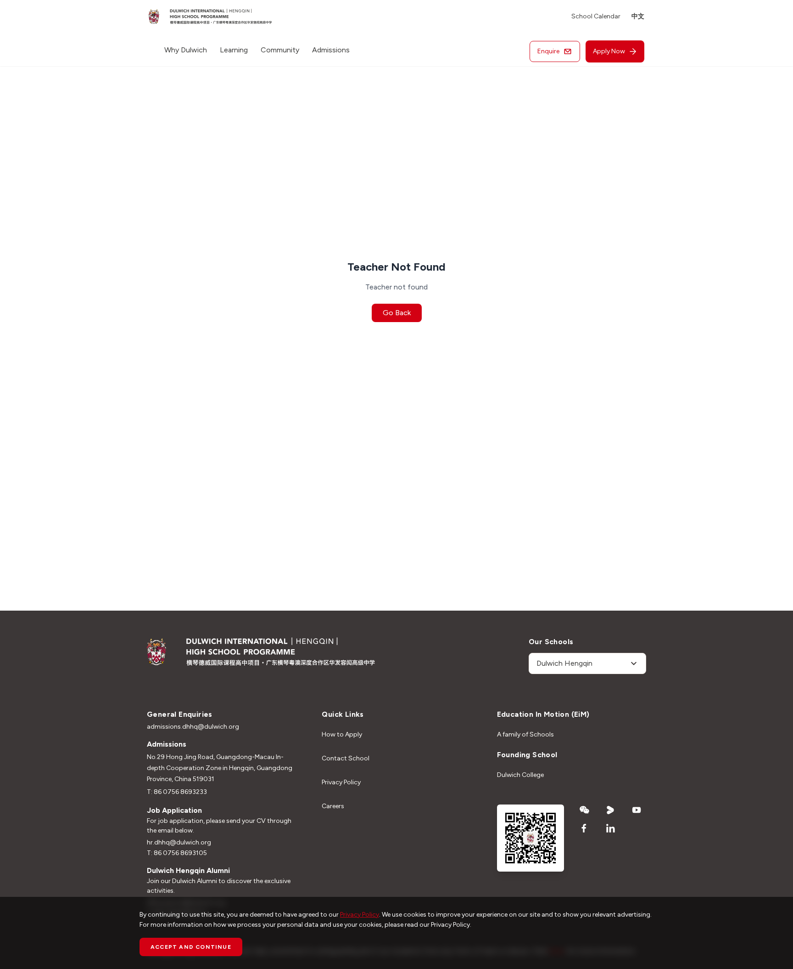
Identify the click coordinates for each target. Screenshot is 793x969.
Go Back (397, 312)
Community (280, 49)
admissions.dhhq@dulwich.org (193, 727)
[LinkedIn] (610, 828)
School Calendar (595, 16)
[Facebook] (584, 828)
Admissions (331, 49)
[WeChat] (584, 810)
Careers (333, 806)
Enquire (548, 51)
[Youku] (610, 810)
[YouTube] (636, 810)
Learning (234, 49)
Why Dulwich (185, 49)
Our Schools (551, 641)
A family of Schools (525, 734)
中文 (637, 16)
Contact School (345, 758)
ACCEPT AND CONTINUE (191, 947)
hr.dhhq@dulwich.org (179, 842)
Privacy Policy (341, 782)
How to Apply (342, 734)
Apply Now (609, 51)
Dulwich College (520, 775)
